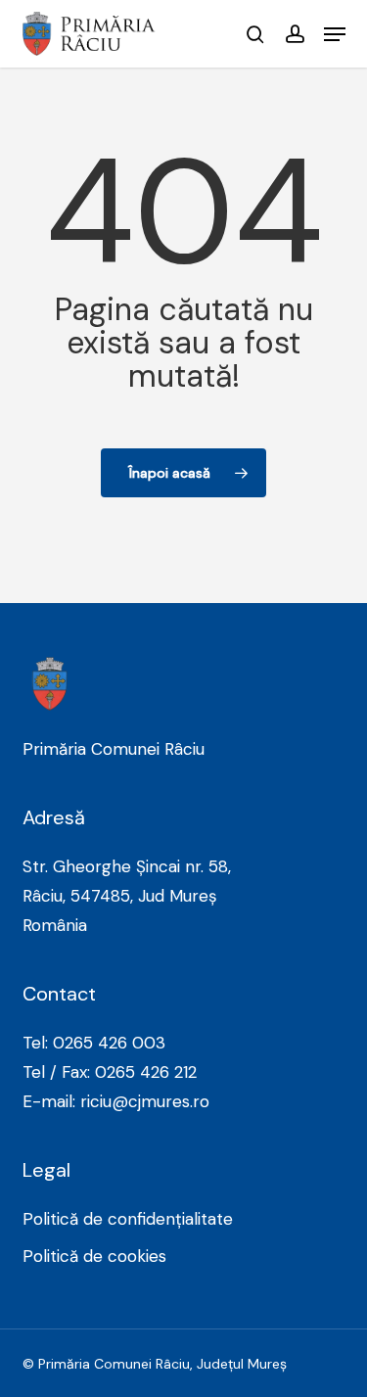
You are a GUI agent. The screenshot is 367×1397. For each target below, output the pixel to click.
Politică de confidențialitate (128, 1219)
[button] (334, 34)
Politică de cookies (94, 1256)
